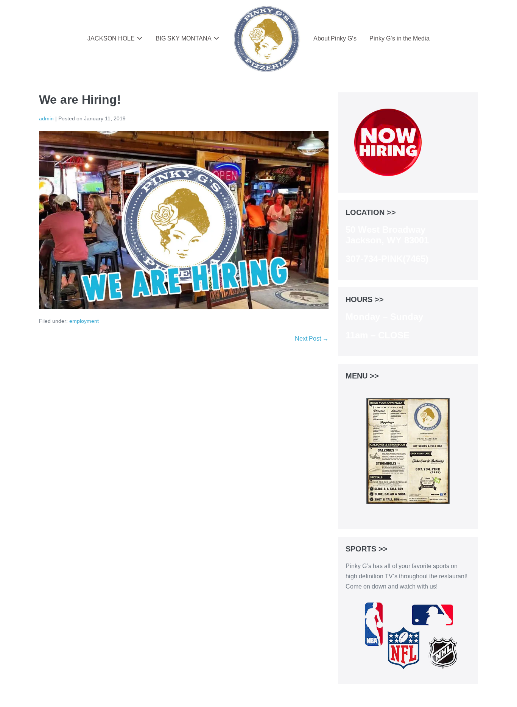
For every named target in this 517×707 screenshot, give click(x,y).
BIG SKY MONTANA (184, 38)
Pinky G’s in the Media (399, 38)
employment (84, 321)
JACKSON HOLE (111, 38)
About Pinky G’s (335, 38)
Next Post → (312, 338)
